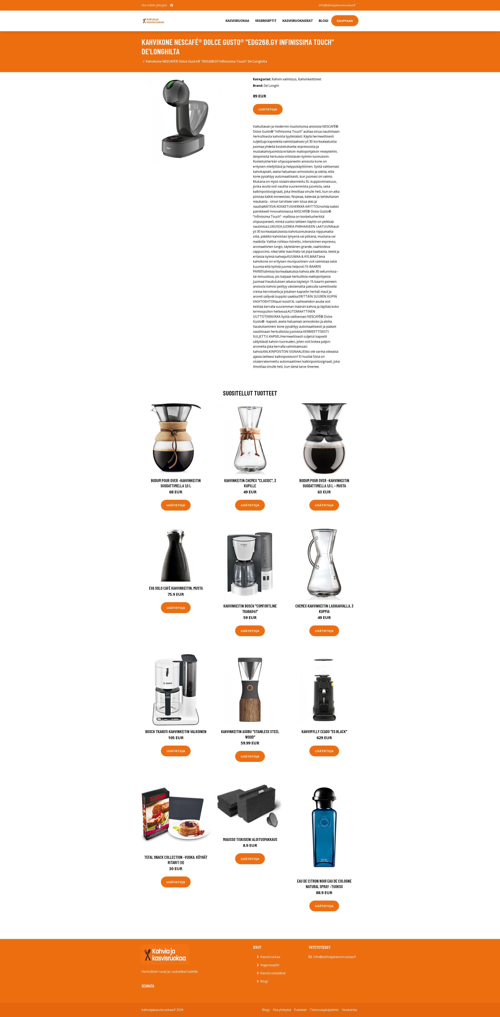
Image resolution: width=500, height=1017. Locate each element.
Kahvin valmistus (284, 79)
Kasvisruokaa (237, 21)
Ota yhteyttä (282, 1010)
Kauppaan (345, 21)
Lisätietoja (268, 109)
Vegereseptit (266, 21)
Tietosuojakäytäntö (324, 1010)
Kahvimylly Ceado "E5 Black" (324, 731)
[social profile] (172, 5)
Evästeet (300, 1010)
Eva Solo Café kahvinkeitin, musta (176, 588)
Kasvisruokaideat (297, 21)
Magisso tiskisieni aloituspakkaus (250, 839)
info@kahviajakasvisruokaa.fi (337, 5)
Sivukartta (349, 1010)
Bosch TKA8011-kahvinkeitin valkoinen (175, 731)
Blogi (323, 21)
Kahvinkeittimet (309, 79)
